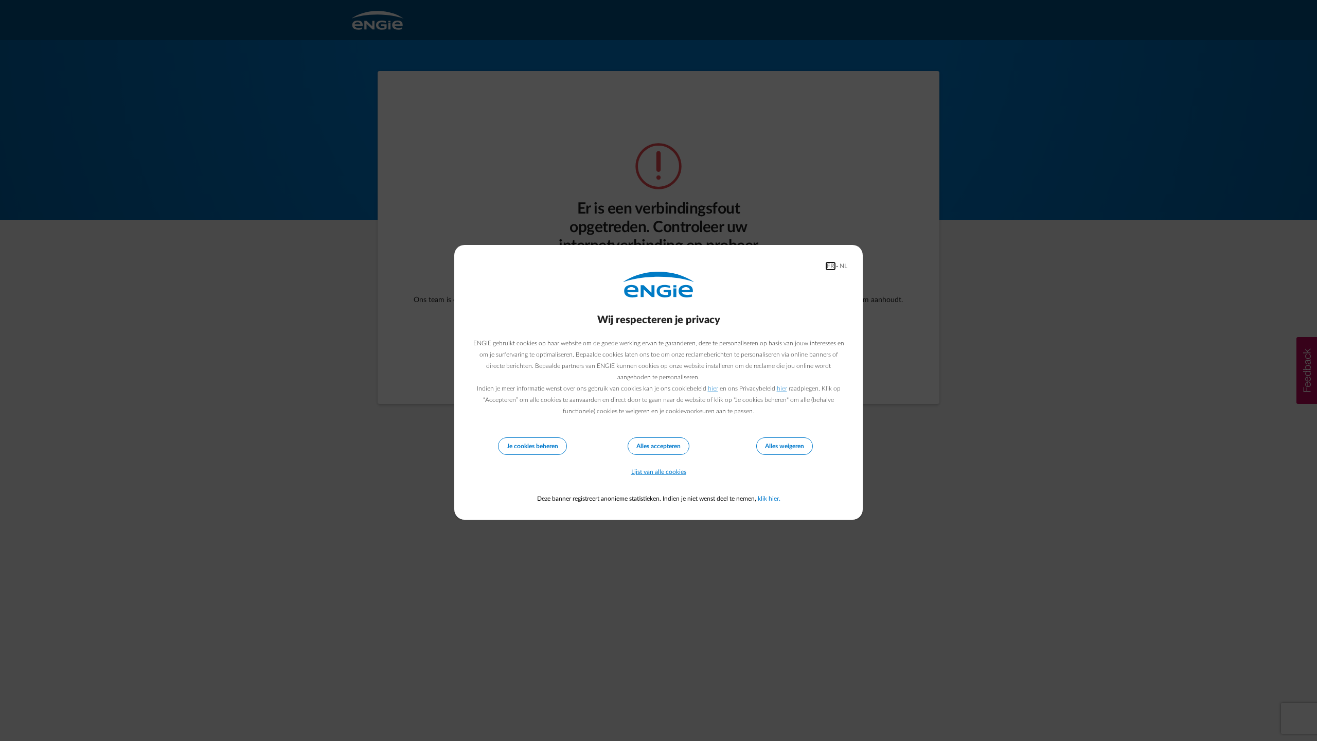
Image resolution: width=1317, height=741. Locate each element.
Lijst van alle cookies (658, 472)
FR (830, 266)
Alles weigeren (784, 446)
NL (843, 266)
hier (713, 388)
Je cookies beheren (532, 446)
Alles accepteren (658, 446)
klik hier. (769, 499)
